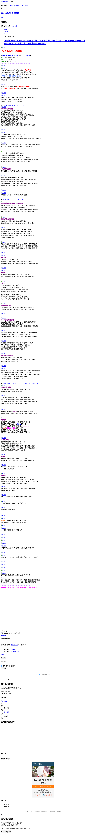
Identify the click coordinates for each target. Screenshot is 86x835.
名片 (5, 33)
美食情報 (14, 26)
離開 (10, 831)
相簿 (5, 29)
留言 (16, 645)
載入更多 (3, 657)
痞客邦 (13, 645)
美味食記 (13, 649)
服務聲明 (59, 811)
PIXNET (30, 811)
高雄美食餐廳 (15, 651)
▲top (2, 654)
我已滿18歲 (4, 831)
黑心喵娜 (3, 635)
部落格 (6, 31)
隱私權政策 (52, 811)
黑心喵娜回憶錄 (10, 13)
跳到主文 (3, 17)
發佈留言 (3, 668)
